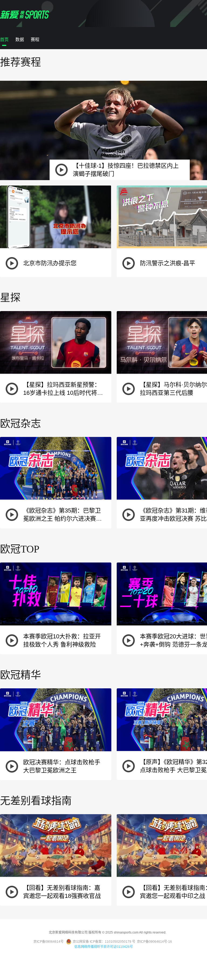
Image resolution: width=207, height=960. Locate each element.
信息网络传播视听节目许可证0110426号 (103, 947)
